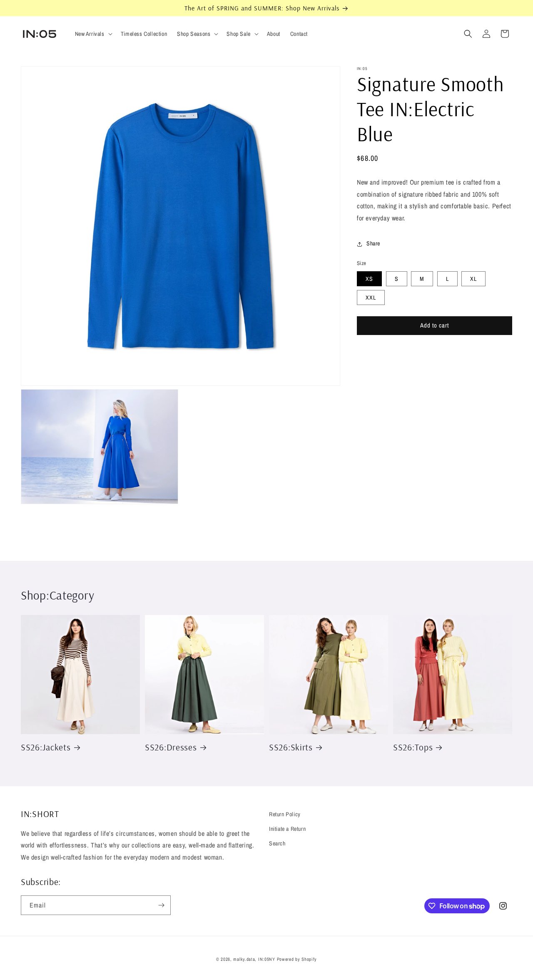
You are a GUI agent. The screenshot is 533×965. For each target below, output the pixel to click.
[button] (93, 33)
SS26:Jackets (46, 746)
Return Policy (285, 814)
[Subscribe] (161, 905)
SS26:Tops (413, 746)
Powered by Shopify (297, 959)
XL (473, 278)
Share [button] (373, 244)
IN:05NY (266, 959)
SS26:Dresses (171, 746)
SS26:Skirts (291, 746)
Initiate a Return (287, 828)
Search (277, 843)
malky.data (244, 959)
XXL (371, 297)
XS (369, 278)
